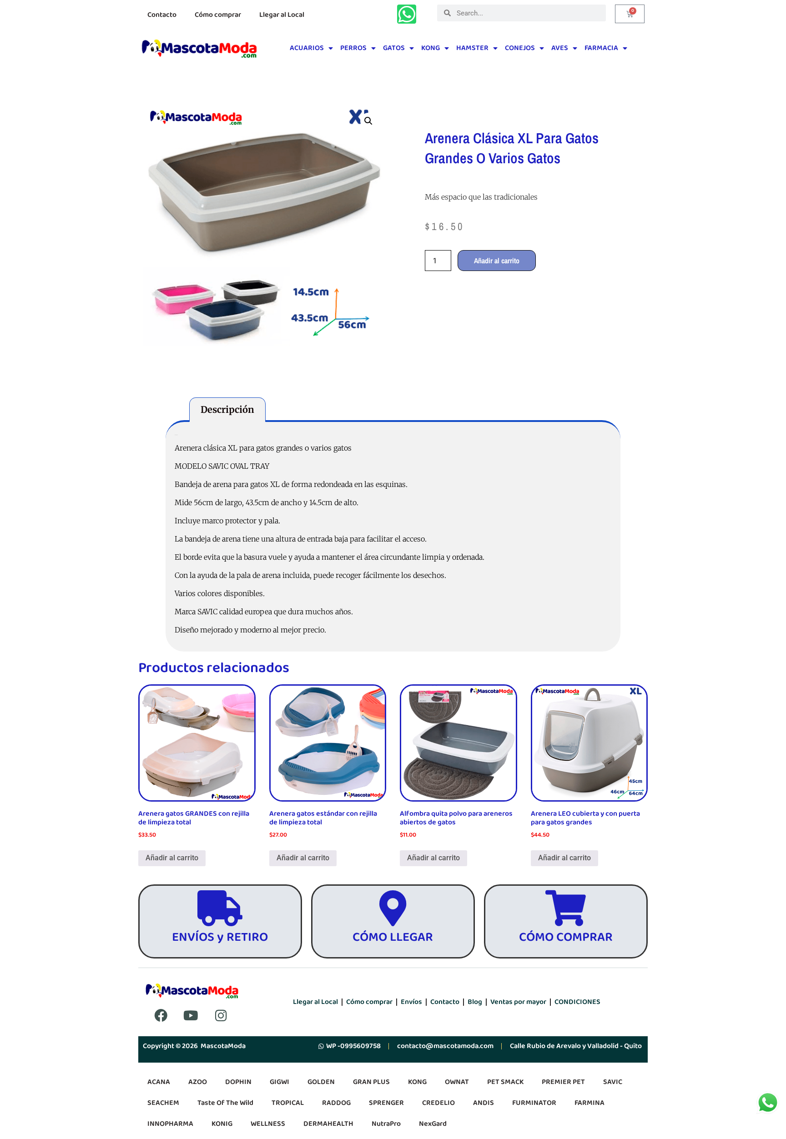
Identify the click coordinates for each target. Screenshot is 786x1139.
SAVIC (612, 1082)
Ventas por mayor (518, 1002)
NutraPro (386, 1123)
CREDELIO (438, 1103)
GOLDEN (321, 1082)
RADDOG (336, 1103)
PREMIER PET (563, 1082)
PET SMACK (505, 1082)
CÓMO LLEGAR (393, 937)
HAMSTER (472, 48)
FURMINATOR (534, 1103)
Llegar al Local (281, 14)
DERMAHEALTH (328, 1123)
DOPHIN (238, 1082)
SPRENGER (386, 1103)
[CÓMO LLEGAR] (393, 908)
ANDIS (483, 1103)
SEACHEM (163, 1103)
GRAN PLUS (371, 1082)
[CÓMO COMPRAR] (566, 908)
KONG (430, 48)
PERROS (353, 48)
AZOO (197, 1082)
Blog (475, 1002)
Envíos (411, 1002)
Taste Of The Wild (225, 1103)
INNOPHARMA (170, 1123)
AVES (559, 48)
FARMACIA (601, 48)
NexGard (433, 1123)
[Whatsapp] (406, 14)
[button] (368, 121)
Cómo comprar (218, 14)
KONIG (222, 1123)
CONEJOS (520, 48)
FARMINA (589, 1103)
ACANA (158, 1082)
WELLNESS (268, 1123)
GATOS (394, 48)
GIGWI (279, 1082)
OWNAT (457, 1082)
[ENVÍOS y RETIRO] (220, 908)
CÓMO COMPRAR (566, 937)
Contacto (161, 14)
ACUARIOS (307, 48)
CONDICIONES (577, 1002)
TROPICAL (288, 1103)
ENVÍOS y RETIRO (220, 937)
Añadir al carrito (496, 261)
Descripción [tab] (227, 409)
